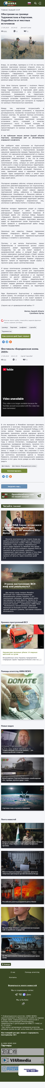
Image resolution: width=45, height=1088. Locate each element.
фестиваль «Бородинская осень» (24, 466)
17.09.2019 (9, 27)
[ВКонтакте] (3, 342)
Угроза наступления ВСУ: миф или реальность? (19, 585)
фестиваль (6, 466)
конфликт (23, 327)
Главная (4, 10)
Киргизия (13, 327)
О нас (13, 972)
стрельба (32, 327)
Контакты (13, 977)
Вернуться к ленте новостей (22, 985)
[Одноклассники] (10, 342)
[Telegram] (7, 342)
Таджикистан (6, 331)
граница (5, 327)
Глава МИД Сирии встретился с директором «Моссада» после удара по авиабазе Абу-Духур (22, 529)
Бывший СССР (14, 10)
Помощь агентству (32, 972)
